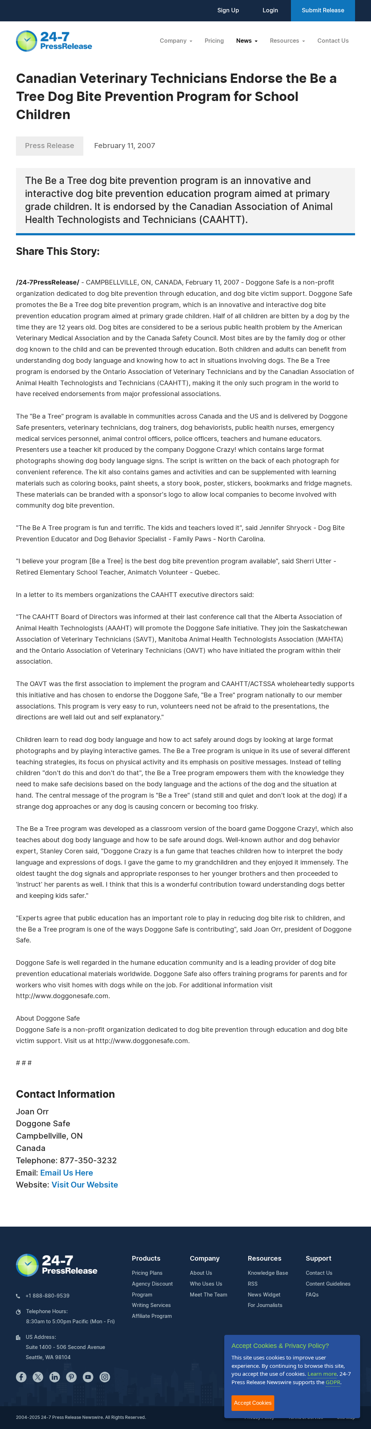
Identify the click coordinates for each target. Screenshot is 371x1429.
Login (270, 10)
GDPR (333, 1382)
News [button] (244, 41)
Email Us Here (66, 1173)
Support (319, 1259)
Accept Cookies (253, 1403)
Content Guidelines (328, 1284)
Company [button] (174, 41)
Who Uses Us (206, 1284)
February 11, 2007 (124, 146)
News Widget (264, 1295)
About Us (201, 1273)
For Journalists (265, 1305)
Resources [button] (285, 41)
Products (146, 1259)
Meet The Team (208, 1295)
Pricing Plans (147, 1273)
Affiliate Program (152, 1316)
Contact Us (333, 41)
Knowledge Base (268, 1273)
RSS (253, 1284)
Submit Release (323, 10)
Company (205, 1259)
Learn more (322, 1373)
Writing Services (151, 1305)
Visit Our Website (84, 1185)
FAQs (312, 1295)
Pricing (214, 41)
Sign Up (228, 10)
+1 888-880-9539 (47, 1296)
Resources (265, 1259)
